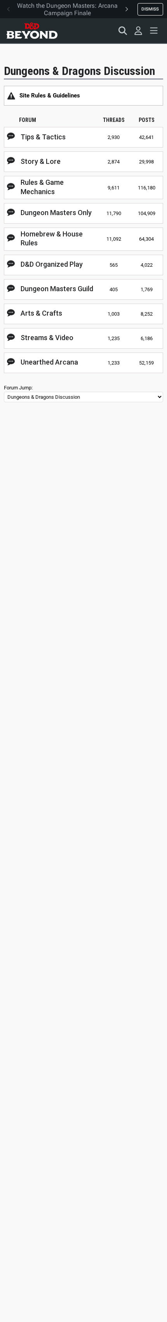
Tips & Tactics (43, 137)
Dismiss (150, 9)
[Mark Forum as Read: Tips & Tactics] (11, 136)
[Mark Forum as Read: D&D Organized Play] (11, 264)
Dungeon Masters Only (56, 212)
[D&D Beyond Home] (31, 31)
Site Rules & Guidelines (49, 95)
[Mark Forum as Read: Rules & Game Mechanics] (11, 187)
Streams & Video (47, 338)
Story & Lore (41, 161)
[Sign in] (138, 31)
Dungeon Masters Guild (57, 289)
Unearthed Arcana (49, 362)
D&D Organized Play (52, 264)
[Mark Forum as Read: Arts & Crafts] (11, 313)
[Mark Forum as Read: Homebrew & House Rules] (11, 238)
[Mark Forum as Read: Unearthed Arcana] (11, 362)
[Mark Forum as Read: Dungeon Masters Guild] (11, 289)
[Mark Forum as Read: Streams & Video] (11, 338)
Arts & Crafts (41, 313)
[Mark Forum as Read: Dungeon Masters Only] (11, 213)
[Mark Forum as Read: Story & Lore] (11, 161)
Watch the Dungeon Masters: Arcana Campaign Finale (67, 9)
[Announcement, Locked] (11, 95)
